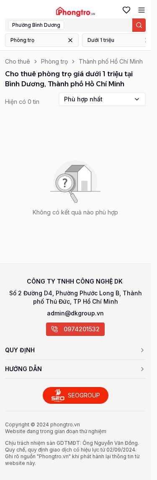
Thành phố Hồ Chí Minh (111, 61)
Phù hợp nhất (83, 99)
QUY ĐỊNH (20, 350)
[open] (140, 10)
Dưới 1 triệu (101, 40)
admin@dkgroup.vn (75, 313)
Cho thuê (17, 61)
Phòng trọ (22, 40)
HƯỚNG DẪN (23, 368)
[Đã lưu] (125, 10)
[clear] (70, 40)
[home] (75, 12)
